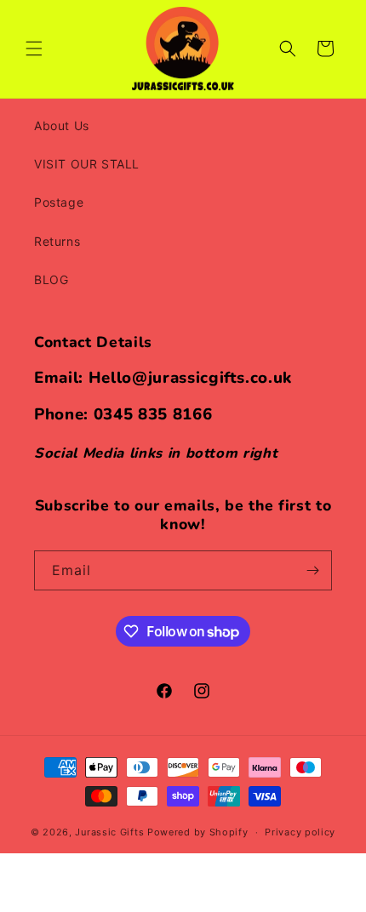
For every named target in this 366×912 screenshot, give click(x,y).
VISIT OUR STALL (87, 164)
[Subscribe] (312, 570)
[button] (34, 48)
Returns (57, 241)
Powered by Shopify (198, 832)
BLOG (51, 279)
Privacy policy (300, 832)
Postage (58, 202)
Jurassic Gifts (109, 832)
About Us (61, 125)
